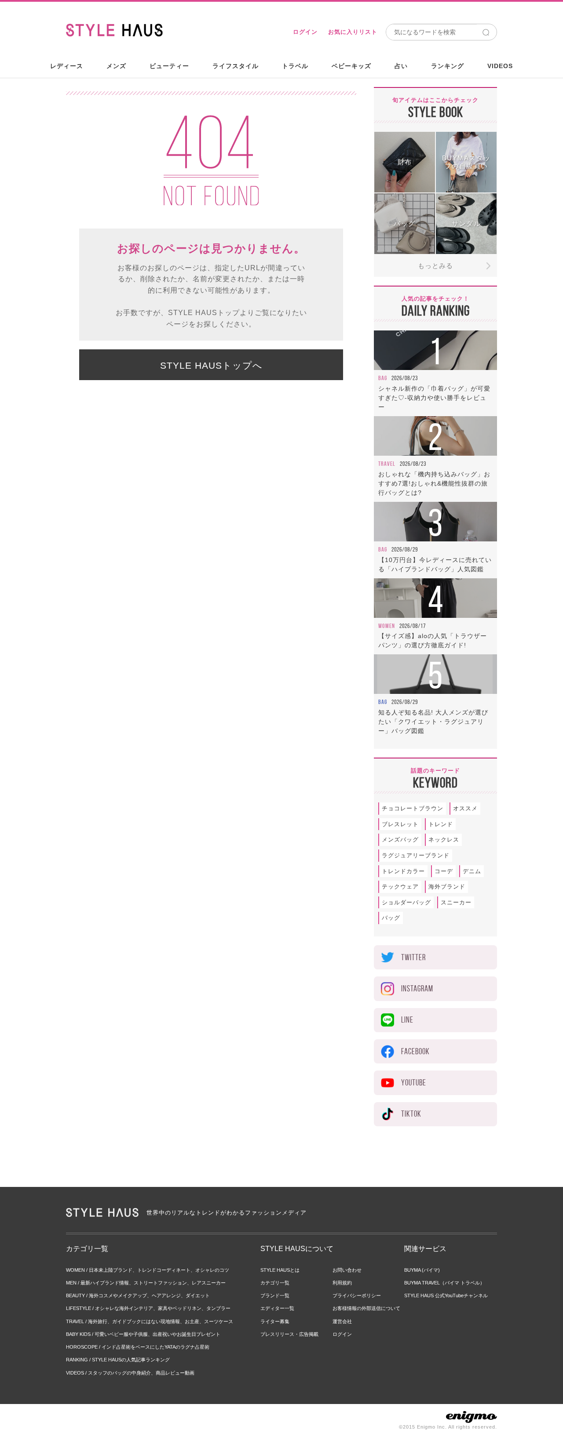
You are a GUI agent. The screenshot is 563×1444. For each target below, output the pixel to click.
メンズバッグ (400, 839)
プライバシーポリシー (357, 1295)
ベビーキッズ (351, 65)
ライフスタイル (235, 65)
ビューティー (169, 65)
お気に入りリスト (352, 32)
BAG (382, 377)
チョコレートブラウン (412, 808)
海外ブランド (446, 886)
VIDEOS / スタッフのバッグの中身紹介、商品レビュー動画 (130, 1372)
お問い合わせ (347, 1270)
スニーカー (456, 902)
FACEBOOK (415, 1051)
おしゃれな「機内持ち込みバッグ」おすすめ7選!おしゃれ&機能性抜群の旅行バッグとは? (434, 483)
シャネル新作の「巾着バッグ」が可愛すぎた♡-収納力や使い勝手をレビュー (434, 397)
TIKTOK (411, 1113)
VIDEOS (500, 65)
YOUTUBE (413, 1082)
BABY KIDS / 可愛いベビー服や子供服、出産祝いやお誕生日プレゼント (143, 1334)
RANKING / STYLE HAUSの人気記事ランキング (118, 1359)
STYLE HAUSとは (280, 1270)
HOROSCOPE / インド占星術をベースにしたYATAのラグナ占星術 (137, 1347)
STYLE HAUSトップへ (211, 365)
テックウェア (400, 886)
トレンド (440, 824)
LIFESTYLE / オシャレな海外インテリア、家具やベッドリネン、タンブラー (148, 1308)
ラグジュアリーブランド (416, 855)
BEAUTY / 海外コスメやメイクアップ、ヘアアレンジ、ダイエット (138, 1295)
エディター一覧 (277, 1308)
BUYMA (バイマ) (422, 1270)
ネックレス (443, 839)
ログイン (305, 32)
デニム (472, 871)
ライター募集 (274, 1321)
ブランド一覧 (274, 1295)
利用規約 (342, 1282)
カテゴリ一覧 (274, 1282)
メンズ (116, 65)
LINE (407, 1019)
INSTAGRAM (417, 988)
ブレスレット (400, 824)
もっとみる (435, 265)
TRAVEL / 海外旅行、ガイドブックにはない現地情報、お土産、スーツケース (149, 1321)
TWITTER (413, 957)
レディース (66, 65)
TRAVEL (386, 463)
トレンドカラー (403, 871)
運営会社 (342, 1321)
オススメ (465, 808)
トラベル (295, 65)
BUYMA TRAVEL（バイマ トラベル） (444, 1282)
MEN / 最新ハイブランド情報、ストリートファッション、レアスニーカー (146, 1282)
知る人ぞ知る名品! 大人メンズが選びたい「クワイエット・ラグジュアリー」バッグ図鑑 (433, 721)
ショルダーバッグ (406, 902)
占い (401, 65)
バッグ (391, 917)
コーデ (444, 871)
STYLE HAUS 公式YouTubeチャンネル (446, 1295)
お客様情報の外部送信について (366, 1308)
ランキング (447, 65)
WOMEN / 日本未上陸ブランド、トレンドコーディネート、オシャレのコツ (147, 1270)
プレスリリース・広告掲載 (289, 1334)
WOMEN (386, 625)
